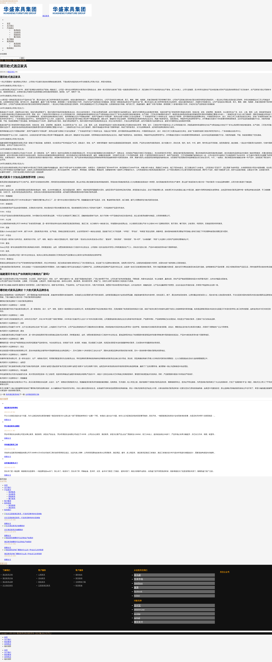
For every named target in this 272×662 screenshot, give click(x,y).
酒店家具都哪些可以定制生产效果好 (17, 542)
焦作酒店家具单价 (13, 394)
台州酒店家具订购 (32, 394)
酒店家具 (45, 16)
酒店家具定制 (13, 1)
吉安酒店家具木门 (11, 463)
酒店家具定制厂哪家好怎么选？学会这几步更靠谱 (23, 554)
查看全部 (3, 563)
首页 (1, 60)
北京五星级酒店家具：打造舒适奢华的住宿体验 (22, 518)
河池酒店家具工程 (11, 445)
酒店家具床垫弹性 (11, 408)
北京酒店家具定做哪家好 (13, 530)
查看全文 (7, 420)
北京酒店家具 (4, 1)
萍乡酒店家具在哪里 (12, 426)
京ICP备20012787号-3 (43, 633)
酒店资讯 (8, 60)
